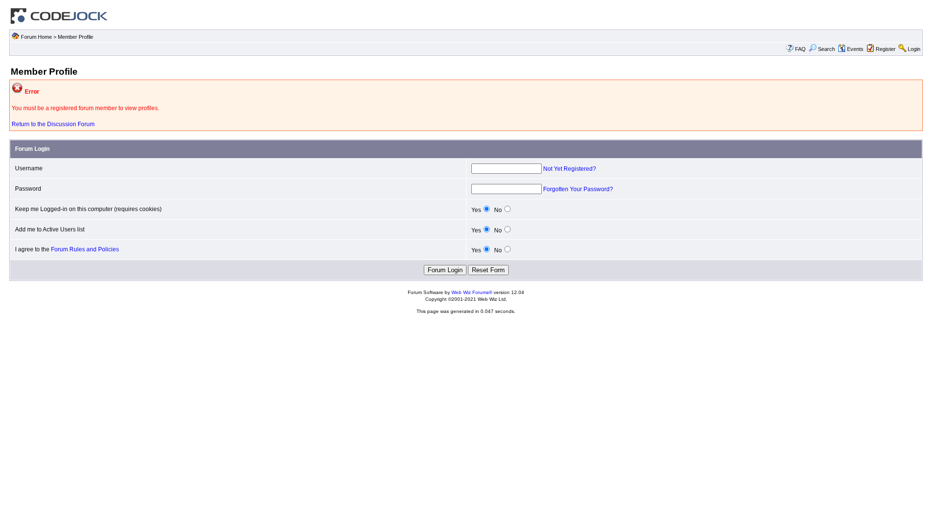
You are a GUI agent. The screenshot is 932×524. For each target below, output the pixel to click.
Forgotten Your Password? (578, 189)
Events (855, 49)
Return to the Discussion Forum (53, 124)
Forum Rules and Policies (85, 249)
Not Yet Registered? (569, 168)
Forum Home (36, 37)
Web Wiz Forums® (471, 292)
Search (826, 49)
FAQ (800, 49)
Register (886, 49)
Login (914, 49)
